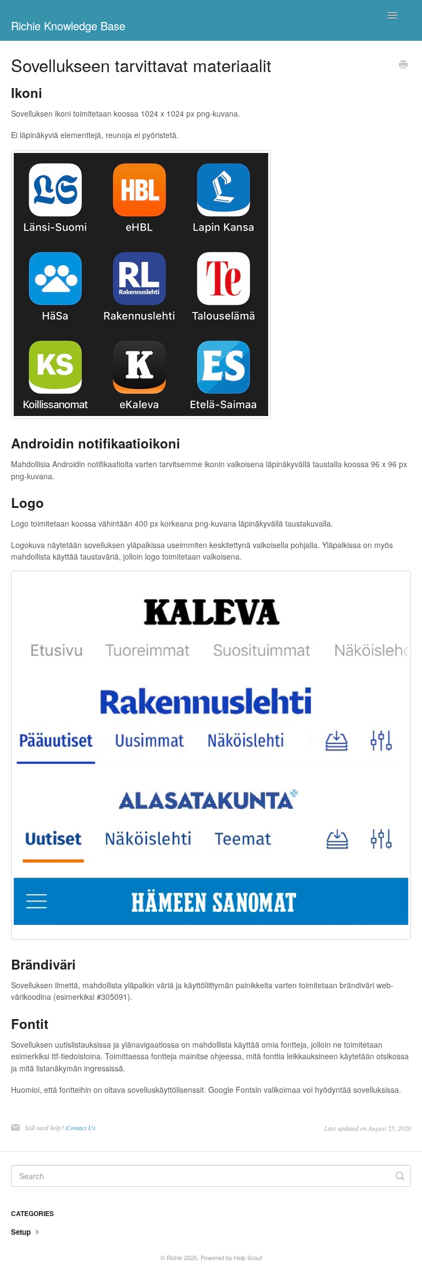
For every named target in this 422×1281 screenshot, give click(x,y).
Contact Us (81, 1127)
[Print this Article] (403, 65)
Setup (22, 1232)
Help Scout (248, 1257)
